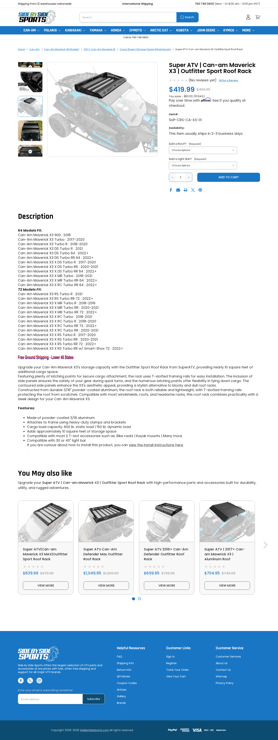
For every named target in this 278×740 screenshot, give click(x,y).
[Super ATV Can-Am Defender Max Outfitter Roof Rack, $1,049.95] (106, 521)
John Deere (206, 30)
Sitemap (221, 676)
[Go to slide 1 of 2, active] (133, 598)
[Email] (178, 190)
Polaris (51, 30)
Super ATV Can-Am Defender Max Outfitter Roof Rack (103, 554)
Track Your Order (177, 670)
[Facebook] (171, 190)
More (247, 30)
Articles (122, 690)
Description (35, 216)
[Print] (185, 190)
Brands (121, 703)
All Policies (123, 676)
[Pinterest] (200, 190)
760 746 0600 (204, 4)
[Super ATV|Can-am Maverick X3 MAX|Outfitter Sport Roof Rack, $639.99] (45, 521)
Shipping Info (125, 663)
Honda (116, 30)
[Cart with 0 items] (257, 17)
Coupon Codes (127, 683)
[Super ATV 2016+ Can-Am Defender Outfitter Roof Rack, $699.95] (166, 521)
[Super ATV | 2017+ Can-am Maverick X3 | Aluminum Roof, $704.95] (227, 521)
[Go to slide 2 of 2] (139, 598)
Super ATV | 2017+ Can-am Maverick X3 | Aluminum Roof (224, 554)
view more (45, 585)
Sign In (170, 656)
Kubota (182, 30)
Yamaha (96, 30)
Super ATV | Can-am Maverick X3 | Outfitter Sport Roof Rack (93, 482)
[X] (193, 190)
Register (171, 663)
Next (30, 151)
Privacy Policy (225, 683)
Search (189, 17)
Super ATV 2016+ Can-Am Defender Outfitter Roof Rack (166, 554)
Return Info (124, 670)
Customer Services (228, 656)
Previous (30, 67)
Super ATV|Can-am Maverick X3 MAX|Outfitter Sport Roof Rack (45, 554)
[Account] (248, 17)
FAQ (119, 656)
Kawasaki (73, 30)
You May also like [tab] (45, 473)
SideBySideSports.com (94, 730)
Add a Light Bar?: (187, 158)
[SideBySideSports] (37, 17)
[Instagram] (39, 680)
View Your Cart (176, 676)
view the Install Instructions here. (156, 445)
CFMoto (136, 30)
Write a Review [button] (228, 80)
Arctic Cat (159, 30)
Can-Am (29, 30)
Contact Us (223, 670)
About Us (222, 663)
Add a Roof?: (185, 143)
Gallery (121, 696)
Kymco (229, 30)
